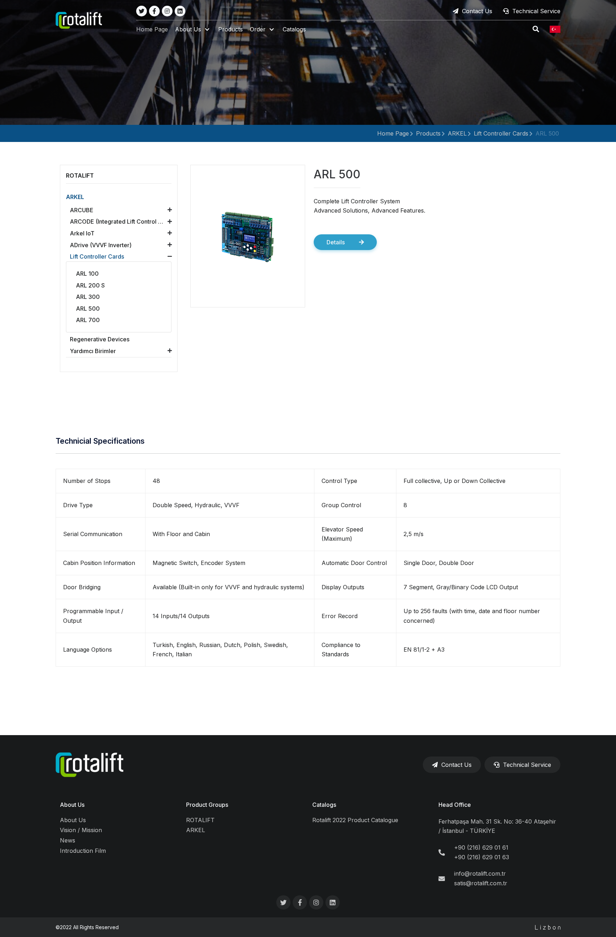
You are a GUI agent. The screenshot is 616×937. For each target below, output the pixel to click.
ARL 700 (88, 320)
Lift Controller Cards (501, 133)
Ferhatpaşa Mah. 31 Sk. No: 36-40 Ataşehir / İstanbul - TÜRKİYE (497, 826)
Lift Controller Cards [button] (97, 256)
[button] (193, 29)
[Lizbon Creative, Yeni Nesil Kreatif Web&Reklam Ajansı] (547, 927)
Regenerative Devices (99, 339)
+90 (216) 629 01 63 (481, 857)
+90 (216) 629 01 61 (481, 847)
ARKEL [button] (75, 196)
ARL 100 (87, 273)
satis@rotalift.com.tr (480, 883)
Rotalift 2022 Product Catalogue (355, 820)
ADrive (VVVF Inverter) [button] (101, 245)
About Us (72, 804)
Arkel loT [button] (82, 233)
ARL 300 (88, 296)
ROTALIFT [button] (80, 175)
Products (230, 29)
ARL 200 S (90, 285)
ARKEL (457, 133)
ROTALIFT (200, 820)
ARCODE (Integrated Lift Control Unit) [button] (120, 221)
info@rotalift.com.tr (480, 873)
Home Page (152, 29)
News (67, 840)
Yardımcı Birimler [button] (93, 351)
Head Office (454, 804)
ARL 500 (547, 133)
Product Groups (207, 804)
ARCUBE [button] (81, 210)
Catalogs (294, 29)
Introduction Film (83, 850)
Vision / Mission (81, 830)
